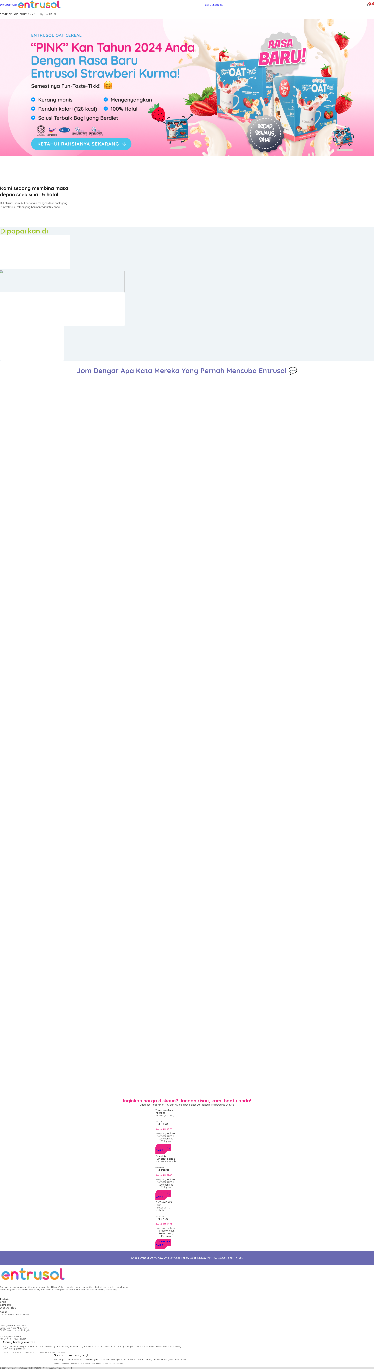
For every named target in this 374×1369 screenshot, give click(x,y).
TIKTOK (238, 1258)
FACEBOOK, (220, 1258)
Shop (10, 5)
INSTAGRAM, (205, 1258)
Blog (15, 5)
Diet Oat (4, 5)
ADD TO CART (163, 1149)
